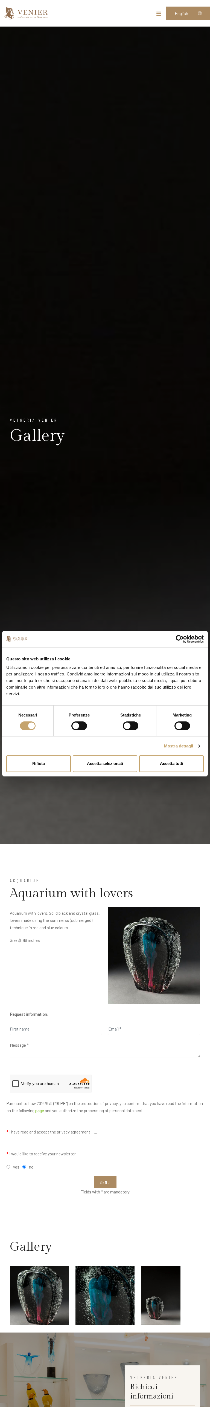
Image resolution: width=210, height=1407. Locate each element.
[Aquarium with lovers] (154, 955)
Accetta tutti (171, 763)
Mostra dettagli (178, 746)
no (31, 1166)
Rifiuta (38, 763)
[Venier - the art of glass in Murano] (26, 13)
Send (105, 1182)
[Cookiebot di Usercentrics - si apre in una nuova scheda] (180, 639)
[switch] (79, 725)
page (39, 1110)
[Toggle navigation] (158, 15)
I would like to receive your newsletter (41, 1153)
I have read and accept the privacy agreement (48, 1131)
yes (16, 1166)
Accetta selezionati (105, 763)
